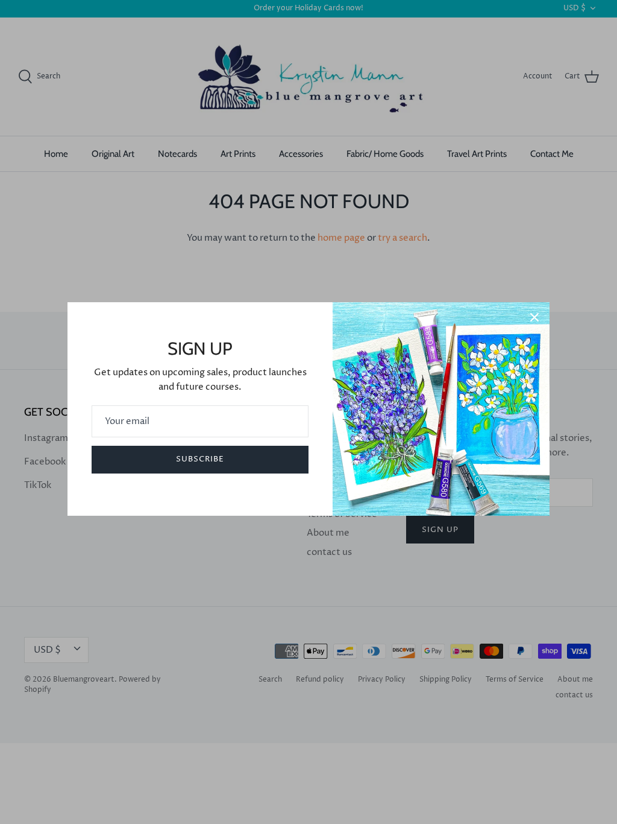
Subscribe (200, 459)
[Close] (534, 317)
